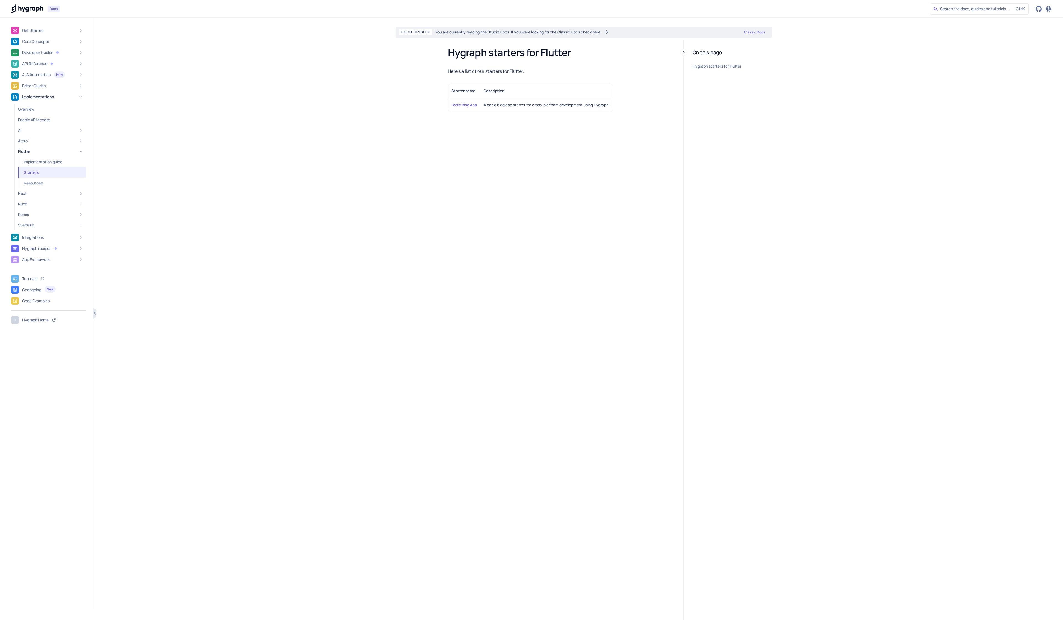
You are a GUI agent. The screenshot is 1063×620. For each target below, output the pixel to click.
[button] (57, 52)
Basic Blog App (464, 104)
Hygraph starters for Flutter (717, 66)
